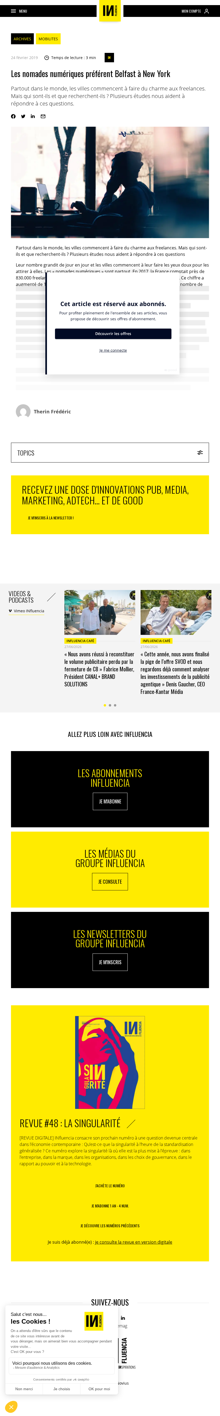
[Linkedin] (33, 116)
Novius (122, 1383)
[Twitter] (23, 116)
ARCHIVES (22, 38)
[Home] (110, 10)
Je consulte (110, 881)
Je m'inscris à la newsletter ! (51, 517)
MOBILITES (48, 38)
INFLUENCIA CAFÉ (80, 641)
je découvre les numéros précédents (110, 1225)
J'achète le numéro (110, 1185)
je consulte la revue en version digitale (133, 1242)
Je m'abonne (110, 801)
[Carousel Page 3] (115, 705)
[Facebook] (13, 116)
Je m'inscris (110, 962)
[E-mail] (43, 116)
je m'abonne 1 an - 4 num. (110, 1205)
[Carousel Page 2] (110, 705)
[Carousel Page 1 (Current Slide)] (105, 705)
